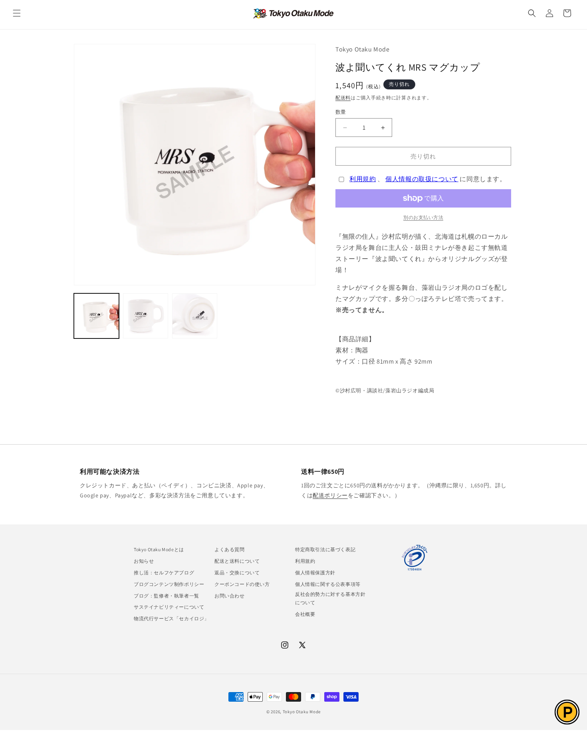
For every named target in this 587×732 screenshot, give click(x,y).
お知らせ (144, 561)
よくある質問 (229, 549)
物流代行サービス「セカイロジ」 (171, 618)
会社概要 (305, 614)
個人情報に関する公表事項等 (328, 584)
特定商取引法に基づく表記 (325, 549)
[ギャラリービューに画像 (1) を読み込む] (96, 315)
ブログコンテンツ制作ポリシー (169, 584)
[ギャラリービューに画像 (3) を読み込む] (194, 315)
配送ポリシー (330, 495)
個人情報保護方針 (315, 573)
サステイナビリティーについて (169, 607)
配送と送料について (237, 561)
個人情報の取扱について (421, 179)
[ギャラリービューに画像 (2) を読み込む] (145, 315)
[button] (17, 13)
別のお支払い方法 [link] (423, 217)
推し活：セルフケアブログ (164, 573)
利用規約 (362, 179)
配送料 (343, 98)
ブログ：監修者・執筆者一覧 (166, 596)
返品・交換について (237, 573)
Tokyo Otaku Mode (302, 711)
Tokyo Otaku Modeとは (159, 549)
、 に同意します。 (427, 179)
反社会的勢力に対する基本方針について (330, 598)
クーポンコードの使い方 (242, 584)
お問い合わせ (229, 596)
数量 (340, 112)
